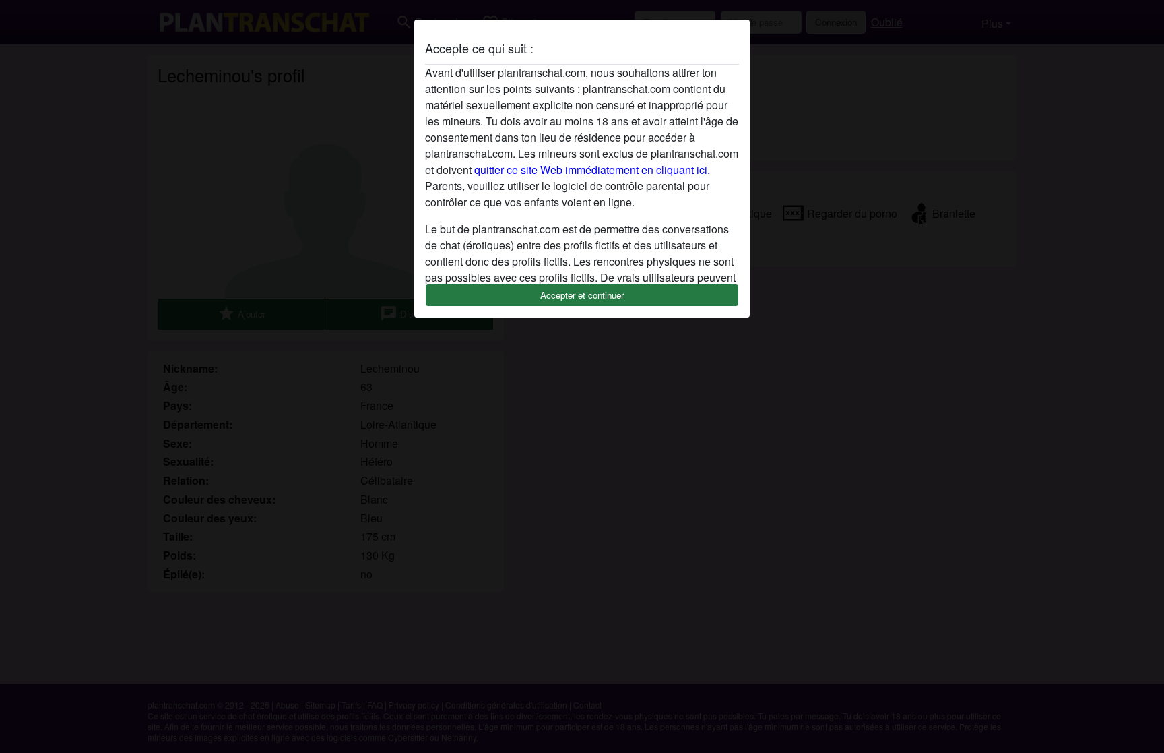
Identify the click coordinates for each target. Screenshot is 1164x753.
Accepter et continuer (582, 295)
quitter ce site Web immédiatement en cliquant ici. (592, 169)
